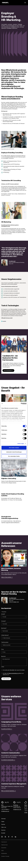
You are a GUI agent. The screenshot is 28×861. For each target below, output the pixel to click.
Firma (2, 649)
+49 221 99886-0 (5, 809)
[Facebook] (8, 837)
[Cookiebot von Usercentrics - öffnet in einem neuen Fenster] (21, 403)
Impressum (4, 842)
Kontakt (3, 833)
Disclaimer (3, 847)
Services (3, 818)
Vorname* (3, 621)
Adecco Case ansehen (6, 577)
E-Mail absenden (6, 678)
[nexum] (5, 2)
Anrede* (3, 614)
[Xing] (12, 837)
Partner (3, 824)
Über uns (3, 827)
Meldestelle (4, 853)
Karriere (3, 830)
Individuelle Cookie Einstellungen (14, 452)
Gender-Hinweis (5, 856)
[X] (5, 837)
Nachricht (3, 656)
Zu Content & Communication (7, 759)
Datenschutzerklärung (13, 673)
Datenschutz (4, 844)
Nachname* (4, 628)
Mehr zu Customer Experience (7, 790)
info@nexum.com (5, 811)
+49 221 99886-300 (14, 602)
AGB (2, 850)
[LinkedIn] (15, 837)
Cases (2, 821)
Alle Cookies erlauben (14, 447)
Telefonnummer (4, 642)
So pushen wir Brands (6, 728)
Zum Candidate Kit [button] (8, 370)
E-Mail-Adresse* (5, 635)
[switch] (25, 430)
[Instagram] (2, 837)
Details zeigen (21, 443)
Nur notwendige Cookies (14, 456)
